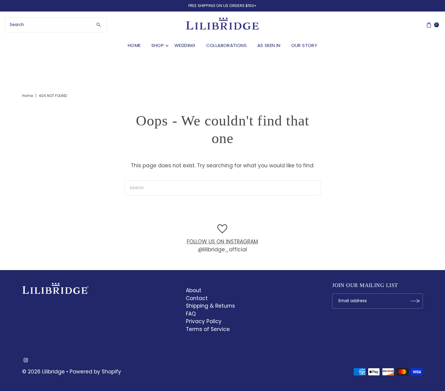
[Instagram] (26, 360)
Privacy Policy (204, 321)
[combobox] (56, 24)
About (193, 290)
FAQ (191, 313)
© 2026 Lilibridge (43, 371)
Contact (197, 298)
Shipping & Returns (210, 305)
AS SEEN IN (269, 45)
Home (134, 45)
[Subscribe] (415, 301)
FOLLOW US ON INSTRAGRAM (222, 241)
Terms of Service (208, 329)
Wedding (185, 45)
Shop (157, 45)
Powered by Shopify (95, 371)
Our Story (304, 45)
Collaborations (226, 45)
